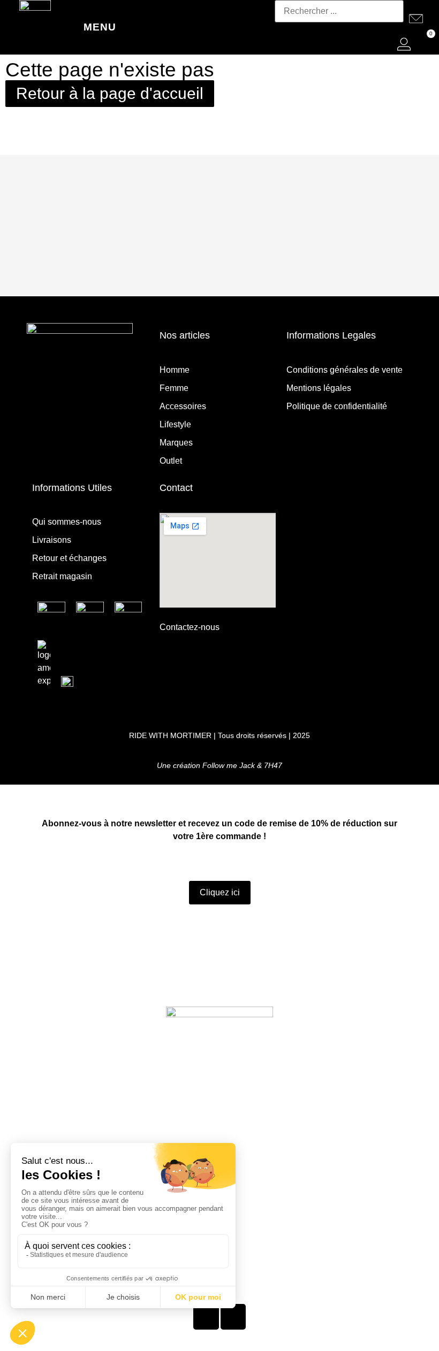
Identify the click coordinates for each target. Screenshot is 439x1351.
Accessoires (183, 406)
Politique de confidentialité (336, 406)
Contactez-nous (190, 627)
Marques (176, 442)
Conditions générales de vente (344, 369)
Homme (175, 369)
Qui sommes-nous (66, 521)
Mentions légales (318, 388)
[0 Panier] (422, 44)
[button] (339, 28)
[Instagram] (66, 452)
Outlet (171, 460)
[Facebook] (93, 452)
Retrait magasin (62, 576)
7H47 (273, 765)
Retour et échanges (69, 558)
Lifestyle (175, 424)
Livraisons (51, 539)
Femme (174, 388)
